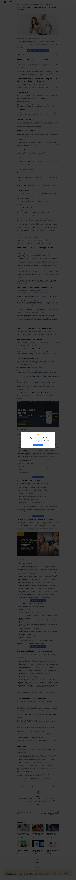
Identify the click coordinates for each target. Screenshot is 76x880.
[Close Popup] (54, 432)
